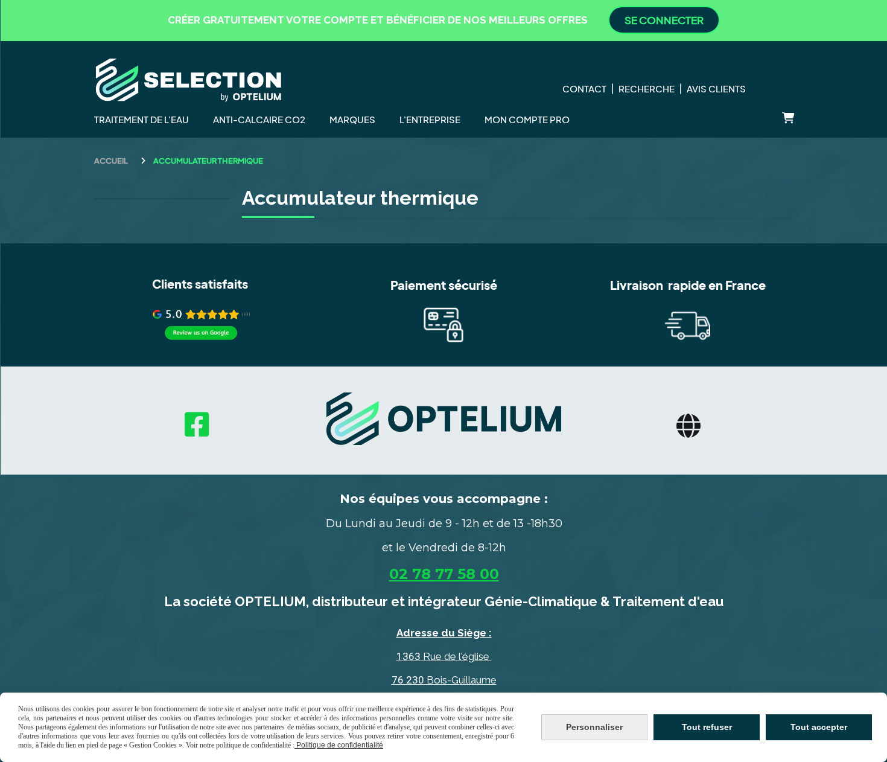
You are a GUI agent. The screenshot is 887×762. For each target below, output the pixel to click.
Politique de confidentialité (338, 745)
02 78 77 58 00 (444, 574)
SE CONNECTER (664, 20)
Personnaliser (594, 727)
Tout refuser (707, 727)
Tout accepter (818, 727)
